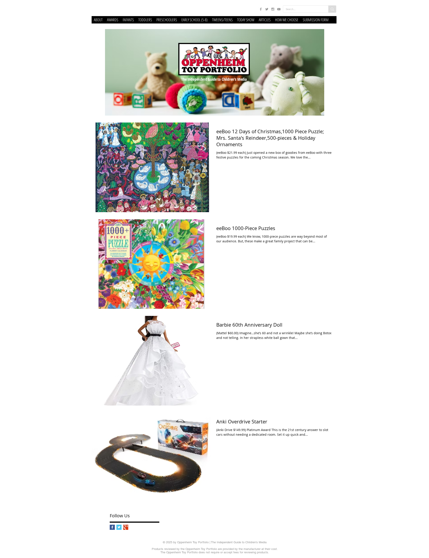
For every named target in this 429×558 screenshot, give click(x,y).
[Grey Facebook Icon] (261, 9)
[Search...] (332, 9)
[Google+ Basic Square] (125, 527)
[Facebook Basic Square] (112, 527)
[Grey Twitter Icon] (267, 9)
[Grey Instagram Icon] (273, 9)
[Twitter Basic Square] (119, 527)
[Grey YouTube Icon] (279, 9)
